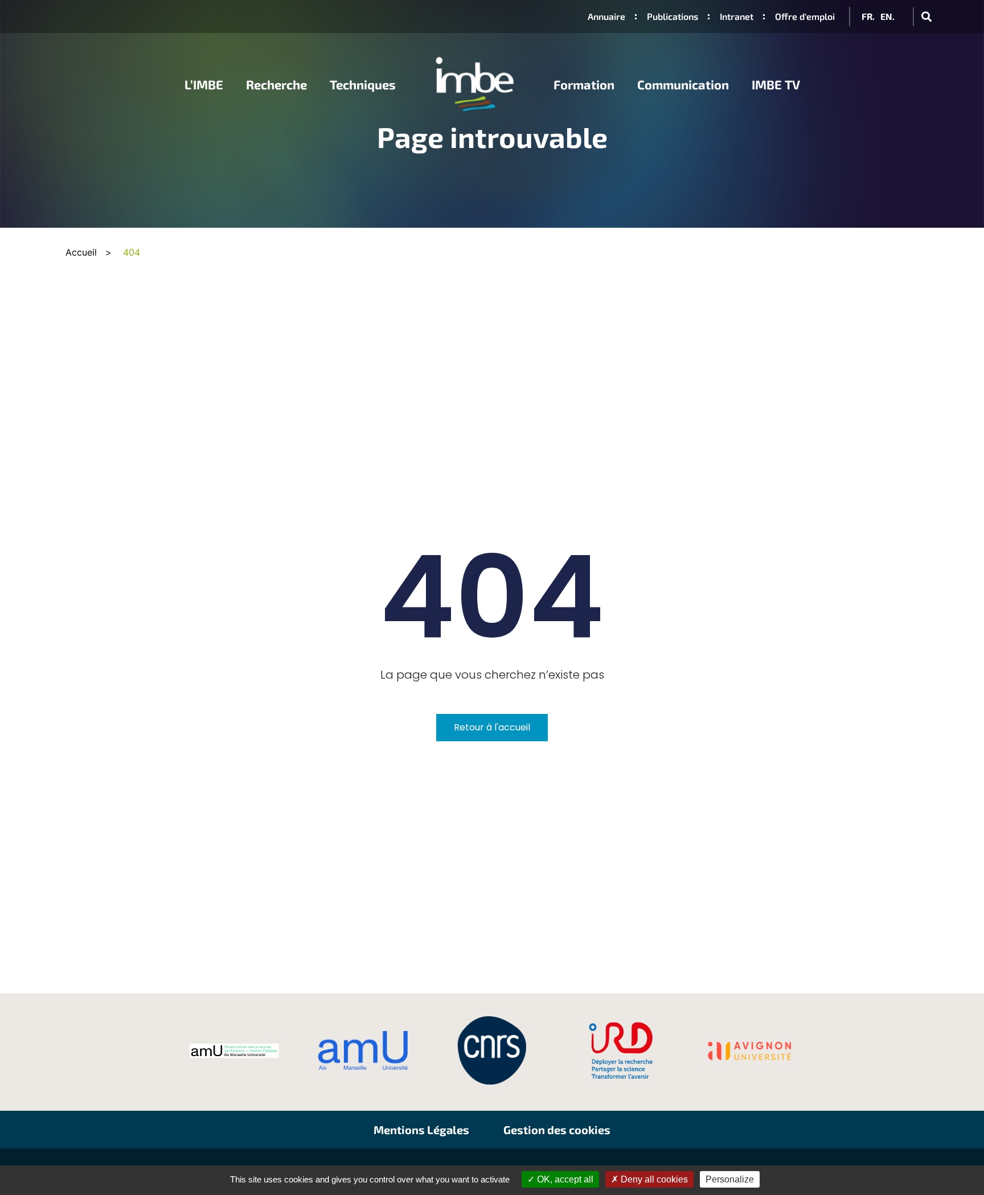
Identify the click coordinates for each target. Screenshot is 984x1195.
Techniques (363, 84)
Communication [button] (683, 84)
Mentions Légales (421, 1129)
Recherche (276, 84)
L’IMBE (203, 84)
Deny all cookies (653, 1179)
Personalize (730, 1179)
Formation (584, 84)
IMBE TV (776, 84)
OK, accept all (564, 1179)
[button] (926, 16)
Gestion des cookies (556, 1129)
